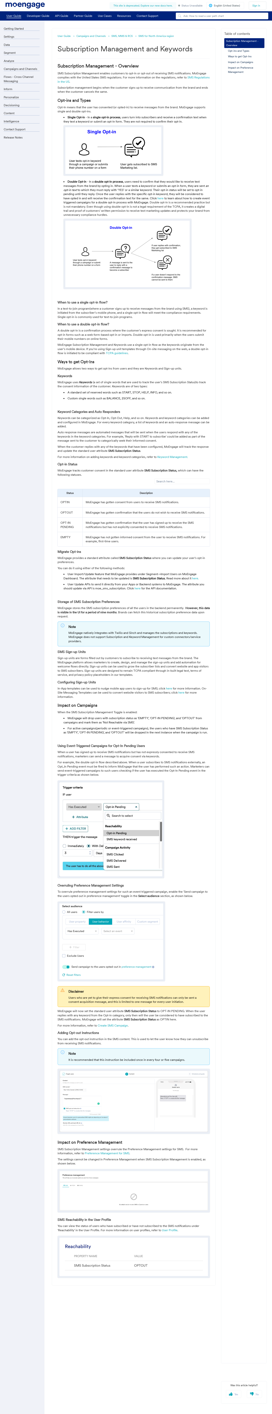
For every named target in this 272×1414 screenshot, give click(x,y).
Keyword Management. (172, 457)
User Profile (169, 1230)
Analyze (9, 61)
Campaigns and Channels (91, 36)
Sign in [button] (256, 5)
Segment (10, 53)
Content (9, 113)
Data (7, 45)
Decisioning (11, 105)
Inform (8, 89)
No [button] (257, 1394)
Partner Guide (83, 16)
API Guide (61, 16)
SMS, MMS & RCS (122, 36)
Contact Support (14, 129)
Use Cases (105, 16)
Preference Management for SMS (107, 1153)
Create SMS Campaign (113, 1025)
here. (195, 578)
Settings (9, 36)
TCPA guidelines (117, 353)
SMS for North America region (156, 36)
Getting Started (14, 28)
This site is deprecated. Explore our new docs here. (142, 5)
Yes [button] (236, 1394)
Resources (124, 16)
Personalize (11, 97)
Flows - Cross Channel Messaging (18, 79)
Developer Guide (38, 16)
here (160, 198)
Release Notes (13, 137)
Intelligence (11, 121)
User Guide (13, 16)
